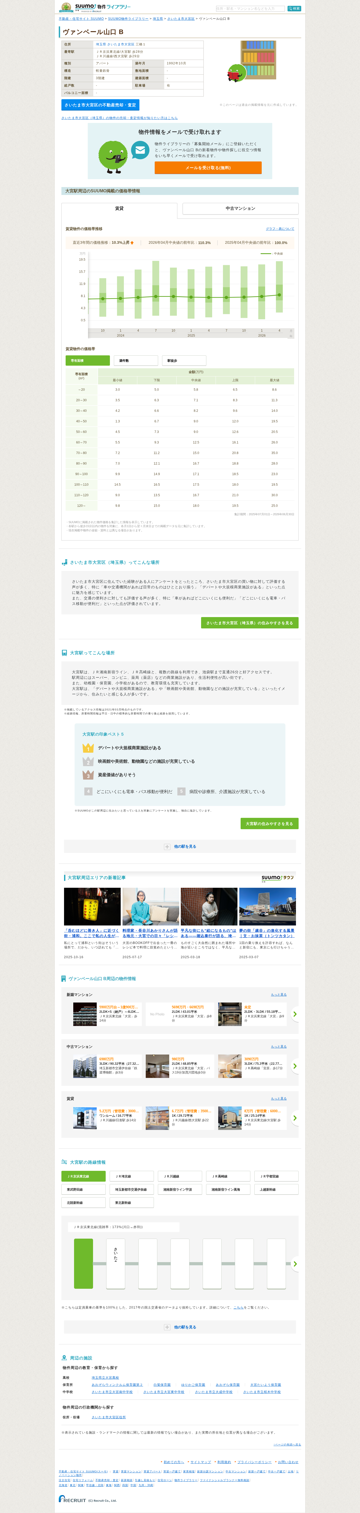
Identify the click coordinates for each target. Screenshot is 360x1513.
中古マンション (236, 1471)
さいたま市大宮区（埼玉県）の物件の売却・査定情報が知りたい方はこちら (119, 118)
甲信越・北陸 (95, 1485)
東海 (109, 1485)
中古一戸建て (276, 1471)
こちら (238, 1307)
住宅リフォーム (83, 1480)
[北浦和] (180, 1263)
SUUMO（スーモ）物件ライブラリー (94, 7)
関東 (81, 1485)
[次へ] (295, 1014)
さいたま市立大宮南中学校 (112, 1392)
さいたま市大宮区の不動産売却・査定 (100, 105)
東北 (73, 1485)
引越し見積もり (145, 1480)
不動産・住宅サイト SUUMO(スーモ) (83, 1471)
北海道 (63, 1485)
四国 (125, 1485)
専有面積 (77, 360)
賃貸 (116, 1471)
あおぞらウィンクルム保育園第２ (117, 1385)
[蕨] (276, 1263)
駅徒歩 (172, 360)
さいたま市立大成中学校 (214, 1392)
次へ (295, 1264)
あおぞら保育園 (228, 1385)
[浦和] (212, 1263)
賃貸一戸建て (172, 1471)
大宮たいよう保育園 (265, 1385)
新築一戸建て (257, 1471)
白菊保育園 (162, 1385)
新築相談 (127, 1480)
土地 (291, 1471)
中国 (133, 1485)
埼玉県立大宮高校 (105, 1378)
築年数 (124, 360)
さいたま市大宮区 (181, 19)
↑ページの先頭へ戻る (287, 1444)
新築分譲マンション (210, 1471)
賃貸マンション (131, 1471)
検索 (296, 8)
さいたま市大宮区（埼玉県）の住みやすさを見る (249, 623)
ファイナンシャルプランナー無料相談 (224, 1480)
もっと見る (279, 994)
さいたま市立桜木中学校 (262, 1392)
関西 (117, 1485)
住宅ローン (165, 1480)
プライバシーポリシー (254, 1462)
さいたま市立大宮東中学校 (163, 1392)
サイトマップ (201, 1462)
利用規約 (224, 1462)
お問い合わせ (288, 1462)
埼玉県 (158, 19)
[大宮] (83, 1263)
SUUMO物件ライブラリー (128, 19)
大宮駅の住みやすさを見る (269, 824)
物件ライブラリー (186, 1480)
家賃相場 (189, 1471)
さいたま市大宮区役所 (109, 1417)
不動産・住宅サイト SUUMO (81, 19)
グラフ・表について (280, 229)
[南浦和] (244, 1263)
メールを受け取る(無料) (208, 167)
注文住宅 (64, 1480)
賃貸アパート (152, 1471)
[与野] (148, 1263)
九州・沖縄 (146, 1485)
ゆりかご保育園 (193, 1385)
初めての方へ (174, 1462)
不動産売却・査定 (107, 1480)
